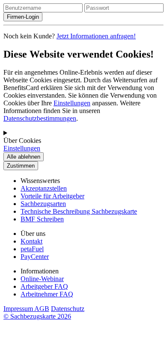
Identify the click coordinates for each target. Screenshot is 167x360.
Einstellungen (72, 103)
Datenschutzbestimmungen (39, 118)
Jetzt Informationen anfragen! (96, 36)
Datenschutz (67, 308)
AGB (41, 308)
